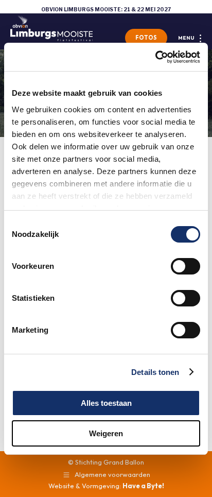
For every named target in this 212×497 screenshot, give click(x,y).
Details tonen (155, 372)
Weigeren (106, 433)
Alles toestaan (106, 403)
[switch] (185, 266)
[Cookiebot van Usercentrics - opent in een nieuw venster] (155, 57)
